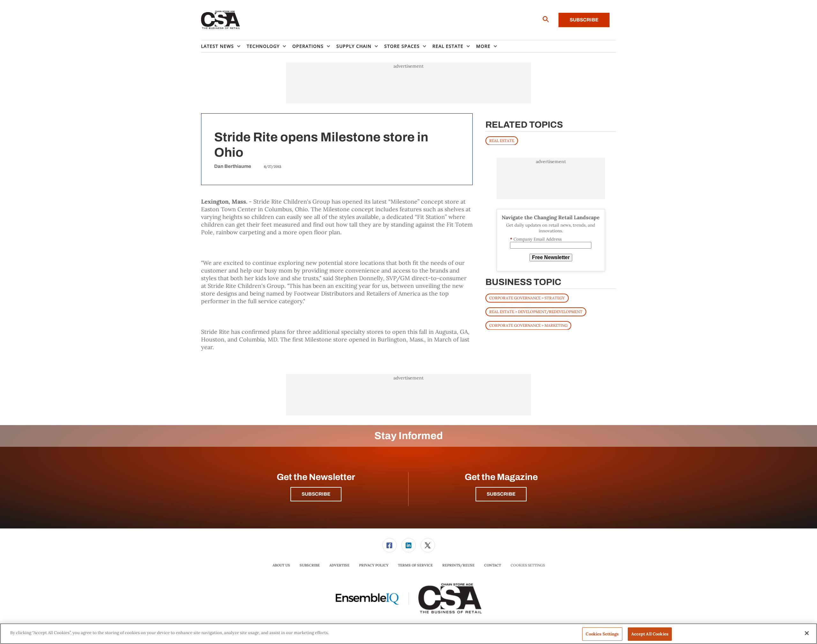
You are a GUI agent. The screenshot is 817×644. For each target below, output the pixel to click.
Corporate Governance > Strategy (527, 297)
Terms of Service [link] (415, 565)
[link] (389, 545)
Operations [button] (308, 46)
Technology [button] (263, 46)
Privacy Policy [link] (373, 565)
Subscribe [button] (316, 494)
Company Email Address (536, 239)
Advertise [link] (339, 565)
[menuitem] (224, 46)
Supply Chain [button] (353, 46)
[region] (408, 633)
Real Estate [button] (447, 46)
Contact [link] (492, 565)
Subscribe (584, 19)
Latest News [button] (217, 46)
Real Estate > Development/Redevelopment (535, 311)
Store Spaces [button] (402, 46)
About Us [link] (281, 565)
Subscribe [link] (310, 565)
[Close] (807, 633)
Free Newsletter (551, 257)
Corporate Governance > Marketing (528, 325)
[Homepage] (220, 20)
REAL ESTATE (501, 140)
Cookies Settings (528, 565)
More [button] (483, 46)
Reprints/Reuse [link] (458, 565)
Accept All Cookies (649, 634)
